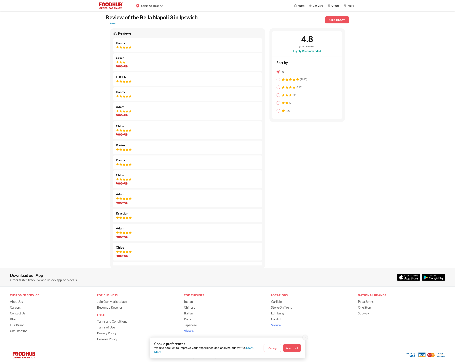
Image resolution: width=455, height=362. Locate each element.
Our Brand (17, 325)
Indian (188, 301)
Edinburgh (278, 313)
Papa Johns (366, 301)
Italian (188, 313)
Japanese (190, 325)
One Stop (364, 307)
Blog (13, 319)
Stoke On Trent (281, 307)
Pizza (187, 319)
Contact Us (17, 313)
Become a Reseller (109, 307)
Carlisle (276, 301)
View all (189, 331)
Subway (363, 313)
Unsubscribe (18, 331)
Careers (15, 307)
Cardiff (276, 319)
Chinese (189, 307)
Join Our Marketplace (112, 301)
